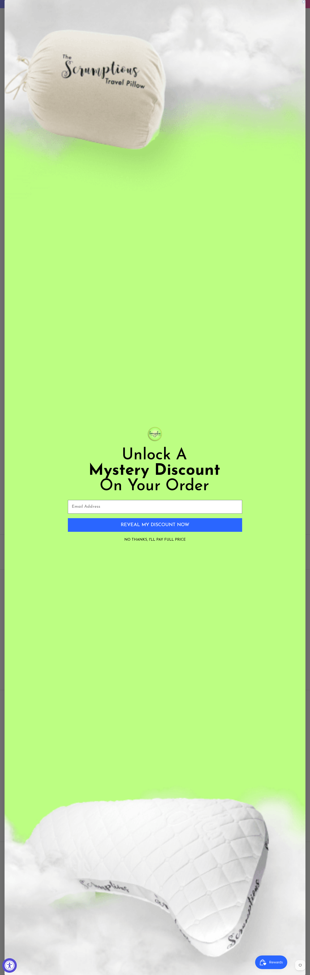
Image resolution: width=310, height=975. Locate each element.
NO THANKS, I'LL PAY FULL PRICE (155, 540)
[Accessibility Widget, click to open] (9, 965)
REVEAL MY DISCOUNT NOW (155, 524)
